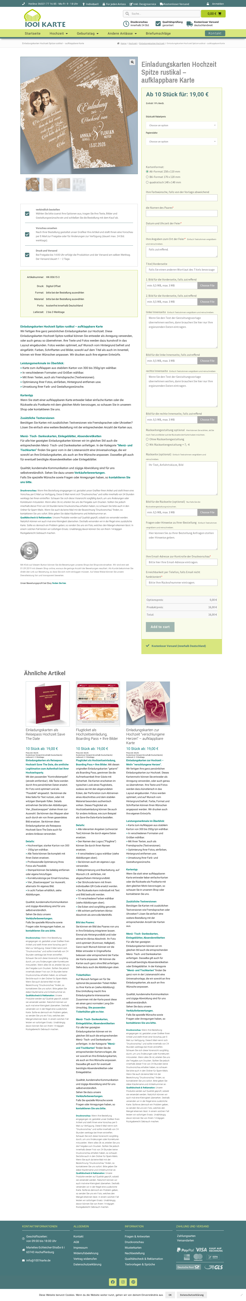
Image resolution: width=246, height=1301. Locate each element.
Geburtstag (86, 33)
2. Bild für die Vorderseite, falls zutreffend (171, 295)
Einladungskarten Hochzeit (151, 43)
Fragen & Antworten (137, 1236)
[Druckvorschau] (126, 24)
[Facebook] (113, 1282)
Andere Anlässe (120, 33)
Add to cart (160, 627)
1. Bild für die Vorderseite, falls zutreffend (171, 279)
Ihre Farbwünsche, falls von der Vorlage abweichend (177, 192)
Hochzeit (57, 33)
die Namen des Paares (160, 207)
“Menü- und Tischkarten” (140, 970)
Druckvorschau (139, 22)
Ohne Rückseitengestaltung (166, 439)
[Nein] (241, 1295)
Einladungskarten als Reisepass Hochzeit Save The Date (45, 734)
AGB (76, 1242)
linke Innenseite (156, 312)
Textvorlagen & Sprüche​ (140, 1264)
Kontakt (78, 1236)
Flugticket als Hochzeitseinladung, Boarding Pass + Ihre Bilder (97, 734)
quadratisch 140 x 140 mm (165, 182)
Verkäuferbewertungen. (90, 472)
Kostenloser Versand (206, 22)
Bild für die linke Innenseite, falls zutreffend (173, 354)
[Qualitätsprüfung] (158, 23)
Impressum (80, 1247)
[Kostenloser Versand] (189, 23)
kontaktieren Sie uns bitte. (41, 930)
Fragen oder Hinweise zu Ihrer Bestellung (171, 522)
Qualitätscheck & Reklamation (144, 1258)
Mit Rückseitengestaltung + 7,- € (169, 444)
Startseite (33, 33)
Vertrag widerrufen (85, 1258)
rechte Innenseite (157, 371)
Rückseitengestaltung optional (165, 430)
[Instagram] (123, 1282)
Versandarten (185, 1240)
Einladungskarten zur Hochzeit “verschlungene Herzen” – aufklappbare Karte (145, 736)
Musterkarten (133, 1247)
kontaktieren (26, 513)
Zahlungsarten (186, 1236)
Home (123, 43)
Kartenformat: (155, 167)
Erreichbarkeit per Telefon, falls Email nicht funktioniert (173, 574)
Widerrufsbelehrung (85, 1253)
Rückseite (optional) (158, 454)
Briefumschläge (158, 33)
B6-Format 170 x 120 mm (164, 177)
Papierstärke (151, 132)
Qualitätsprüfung (172, 22)
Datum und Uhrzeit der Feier (164, 223)
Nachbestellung (135, 1253)
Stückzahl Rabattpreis (156, 116)
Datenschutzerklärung (87, 1264)
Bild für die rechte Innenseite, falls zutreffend (174, 413)
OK (170, 1294)
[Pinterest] (133, 1282)
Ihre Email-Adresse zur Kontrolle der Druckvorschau (178, 556)
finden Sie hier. (59, 583)
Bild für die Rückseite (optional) (165, 501)
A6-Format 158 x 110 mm (164, 171)
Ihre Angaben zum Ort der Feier (166, 239)
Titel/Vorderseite (156, 264)
